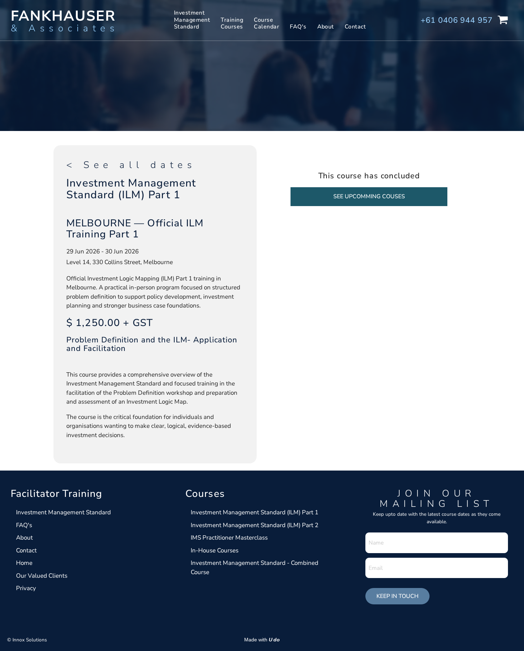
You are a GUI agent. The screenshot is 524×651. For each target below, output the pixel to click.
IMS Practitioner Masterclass (230, 538)
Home (24, 563)
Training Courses (232, 23)
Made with (262, 639)
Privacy (26, 588)
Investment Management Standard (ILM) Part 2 (255, 525)
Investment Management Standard (192, 19)
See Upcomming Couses (369, 196)
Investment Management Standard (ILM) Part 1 (254, 512)
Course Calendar (266, 23)
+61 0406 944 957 (456, 20)
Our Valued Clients (41, 576)
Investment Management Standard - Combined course (254, 567)
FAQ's (298, 27)
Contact (355, 27)
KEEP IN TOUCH (397, 596)
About (325, 27)
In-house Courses (214, 550)
